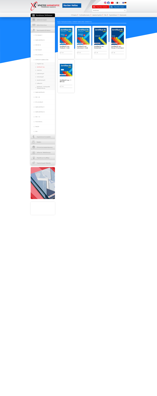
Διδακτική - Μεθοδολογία (43, 152)
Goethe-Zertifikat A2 (39, 40)
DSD (36, 131)
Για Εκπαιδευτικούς (84, 15)
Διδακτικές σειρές (42, 20)
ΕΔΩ (43, 183)
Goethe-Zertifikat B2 (39, 92)
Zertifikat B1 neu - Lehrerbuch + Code (82, 47)
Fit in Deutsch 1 (38, 35)
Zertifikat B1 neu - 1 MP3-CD (65, 81)
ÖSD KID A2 (38, 45)
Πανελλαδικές (38, 121)
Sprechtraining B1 (41, 80)
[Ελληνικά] (123, 2)
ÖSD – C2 (37, 116)
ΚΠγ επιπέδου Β (39, 102)
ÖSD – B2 (37, 97)
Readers (39, 142)
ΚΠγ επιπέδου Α (39, 54)
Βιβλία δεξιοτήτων (42, 25)
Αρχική (58, 21)
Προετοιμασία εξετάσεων (44, 30)
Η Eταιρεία (74, 15)
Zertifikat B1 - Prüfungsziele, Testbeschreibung (43, 87)
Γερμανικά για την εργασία (43, 137)
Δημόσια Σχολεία (97, 15)
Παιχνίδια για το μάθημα (43, 157)
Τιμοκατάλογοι (113, 15)
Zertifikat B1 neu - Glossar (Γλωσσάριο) (117, 47)
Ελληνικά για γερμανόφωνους (45, 147)
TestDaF (37, 126)
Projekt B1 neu (40, 63)
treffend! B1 (39, 83)
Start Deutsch (38, 49)
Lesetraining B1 (40, 73)
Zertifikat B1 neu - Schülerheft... (99, 47)
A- (115, 2)
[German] (125, 2)
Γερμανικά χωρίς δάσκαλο (44, 163)
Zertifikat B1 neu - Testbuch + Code (65, 47)
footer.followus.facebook (108, 3)
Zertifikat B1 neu (41, 67)
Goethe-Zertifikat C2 (40, 111)
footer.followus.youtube (112, 2)
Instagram (105, 3)
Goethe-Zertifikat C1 (40, 107)
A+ (119, 2)
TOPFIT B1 (39, 70)
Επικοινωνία (123, 15)
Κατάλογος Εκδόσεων (44, 15)
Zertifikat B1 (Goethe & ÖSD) (41, 59)
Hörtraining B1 (40, 76)
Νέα (105, 15)
